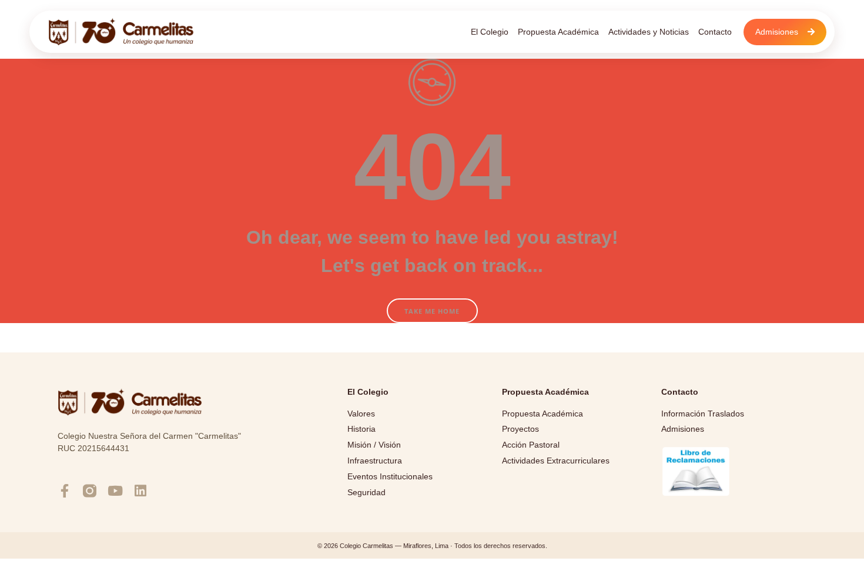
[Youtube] (115, 491)
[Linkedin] (140, 491)
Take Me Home (432, 311)
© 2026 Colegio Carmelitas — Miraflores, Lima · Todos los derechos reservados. (432, 545)
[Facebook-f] (64, 491)
